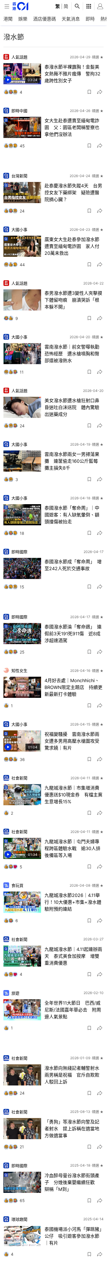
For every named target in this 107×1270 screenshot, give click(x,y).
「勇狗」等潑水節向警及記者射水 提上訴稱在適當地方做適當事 (72, 1128)
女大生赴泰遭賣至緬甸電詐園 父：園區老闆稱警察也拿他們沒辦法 (72, 127)
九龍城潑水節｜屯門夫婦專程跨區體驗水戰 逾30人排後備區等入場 (72, 848)
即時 (90, 19)
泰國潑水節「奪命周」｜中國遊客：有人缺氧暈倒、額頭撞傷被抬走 (72, 514)
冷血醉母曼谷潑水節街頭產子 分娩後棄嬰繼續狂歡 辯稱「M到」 (72, 1182)
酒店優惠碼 (44, 19)
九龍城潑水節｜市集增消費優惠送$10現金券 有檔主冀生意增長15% (73, 794)
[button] (89, 92)
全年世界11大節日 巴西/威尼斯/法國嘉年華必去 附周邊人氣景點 (73, 1009)
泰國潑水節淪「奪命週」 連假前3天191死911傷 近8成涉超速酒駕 (73, 633)
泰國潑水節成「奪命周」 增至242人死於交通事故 (73, 565)
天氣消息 (71, 19)
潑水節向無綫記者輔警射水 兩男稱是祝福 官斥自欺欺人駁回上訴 (74, 1075)
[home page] (20, 6)
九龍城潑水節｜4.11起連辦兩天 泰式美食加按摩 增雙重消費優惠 (73, 956)
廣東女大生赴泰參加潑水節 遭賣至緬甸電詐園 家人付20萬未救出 (74, 246)
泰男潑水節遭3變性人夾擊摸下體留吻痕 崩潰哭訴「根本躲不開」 (73, 300)
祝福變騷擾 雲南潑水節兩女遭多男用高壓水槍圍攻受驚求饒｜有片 (72, 741)
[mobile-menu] (6, 6)
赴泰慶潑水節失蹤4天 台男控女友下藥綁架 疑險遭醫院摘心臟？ (73, 192)
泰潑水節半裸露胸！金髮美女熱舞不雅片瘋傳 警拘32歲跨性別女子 (72, 73)
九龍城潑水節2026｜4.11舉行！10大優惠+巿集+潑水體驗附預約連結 (73, 902)
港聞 (8, 19)
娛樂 (22, 19)
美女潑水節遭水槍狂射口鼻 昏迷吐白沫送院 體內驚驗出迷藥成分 (74, 407)
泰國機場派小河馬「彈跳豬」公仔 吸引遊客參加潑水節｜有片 (73, 1236)
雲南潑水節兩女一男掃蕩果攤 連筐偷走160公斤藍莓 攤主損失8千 (73, 461)
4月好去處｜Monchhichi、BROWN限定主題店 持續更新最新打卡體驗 (73, 687)
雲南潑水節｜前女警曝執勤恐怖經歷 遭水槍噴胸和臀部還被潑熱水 (72, 353)
